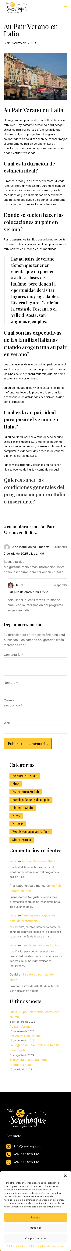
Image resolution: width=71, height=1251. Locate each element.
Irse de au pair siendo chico (41, 945)
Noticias (17, 824)
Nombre (11, 682)
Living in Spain (22, 808)
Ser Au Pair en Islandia (25, 1036)
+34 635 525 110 (26, 1154)
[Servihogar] (16, 7)
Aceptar (35, 1217)
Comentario (13, 654)
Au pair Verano (20, 1026)
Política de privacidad (39, 1246)
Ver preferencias (35, 1238)
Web (7, 723)
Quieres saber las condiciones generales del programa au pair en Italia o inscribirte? (34, 490)
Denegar (35, 1228)
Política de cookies (16, 1246)
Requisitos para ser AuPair (30, 831)
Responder (60, 546)
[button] (65, 1175)
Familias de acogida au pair (31, 800)
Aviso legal (59, 1246)
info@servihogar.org (27, 1146)
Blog (15, 784)
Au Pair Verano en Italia (38, 861)
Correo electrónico (13, 702)
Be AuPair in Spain (24, 776)
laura (12, 861)
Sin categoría (21, 840)
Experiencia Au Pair (25, 792)
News (16, 816)
